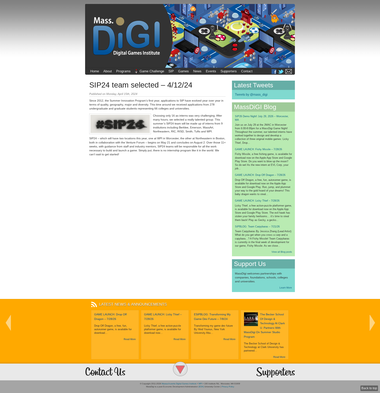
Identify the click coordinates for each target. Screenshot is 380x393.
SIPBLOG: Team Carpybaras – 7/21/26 (257, 226)
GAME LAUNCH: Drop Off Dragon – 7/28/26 (260, 174)
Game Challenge (152, 71)
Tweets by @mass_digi (251, 94)
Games (183, 71)
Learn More (285, 287)
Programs (123, 71)
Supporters (228, 71)
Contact (247, 71)
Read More (130, 339)
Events (211, 71)
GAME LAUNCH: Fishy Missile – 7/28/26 (258, 149)
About (107, 71)
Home (94, 71)
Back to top (369, 388)
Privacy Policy (228, 386)
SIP (171, 71)
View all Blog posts (282, 252)
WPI (200, 384)
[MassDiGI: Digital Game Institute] (190, 36)
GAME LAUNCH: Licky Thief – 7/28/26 (257, 200)
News (197, 71)
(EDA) (201, 386)
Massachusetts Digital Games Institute (179, 384)
